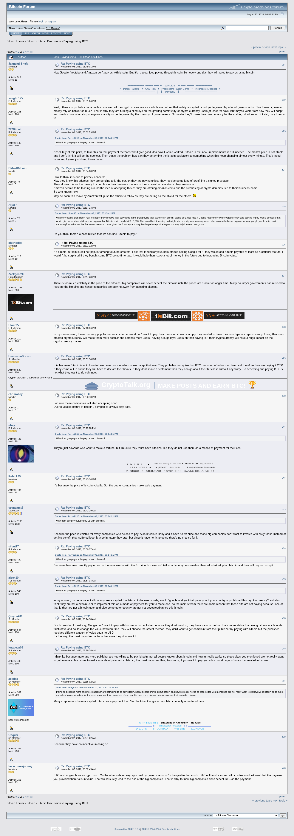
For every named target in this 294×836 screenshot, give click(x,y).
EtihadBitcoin (17, 168)
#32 (284, 478)
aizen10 (13, 577)
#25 (284, 206)
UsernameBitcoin (19, 356)
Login (45, 33)
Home (16, 33)
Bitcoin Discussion (49, 41)
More (67, 33)
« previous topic (261, 47)
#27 (284, 276)
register (52, 21)
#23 (284, 131)
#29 (284, 358)
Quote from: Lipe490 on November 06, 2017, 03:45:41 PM (85, 213)
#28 (284, 327)
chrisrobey (15, 394)
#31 (284, 427)
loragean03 (15, 647)
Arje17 (12, 204)
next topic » (278, 47)
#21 (284, 65)
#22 (284, 100)
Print (282, 51)
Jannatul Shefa (18, 63)
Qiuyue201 (15, 616)
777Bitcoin (15, 129)
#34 (284, 548)
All (31, 51)
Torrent (55, 28)
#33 (284, 509)
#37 (284, 649)
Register (56, 33)
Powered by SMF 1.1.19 (127, 829)
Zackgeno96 (16, 274)
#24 (284, 170)
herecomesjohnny (20, 766)
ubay (11, 425)
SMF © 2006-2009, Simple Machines (161, 829)
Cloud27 (13, 325)
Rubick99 (14, 476)
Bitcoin (30, 41)
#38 (284, 680)
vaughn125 (15, 98)
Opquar (13, 735)
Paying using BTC (75, 41)
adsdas (13, 678)
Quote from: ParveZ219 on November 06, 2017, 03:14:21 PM (86, 138)
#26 (284, 244)
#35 (284, 579)
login (41, 21)
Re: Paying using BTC (75, 63)
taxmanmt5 (15, 507)
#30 (284, 396)
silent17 (13, 546)
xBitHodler (15, 242)
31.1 (48, 28)
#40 (284, 768)
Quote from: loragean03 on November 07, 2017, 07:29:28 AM (86, 687)
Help (26, 33)
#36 (284, 618)
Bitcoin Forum (15, 41)
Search (35, 33)
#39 (284, 737)
